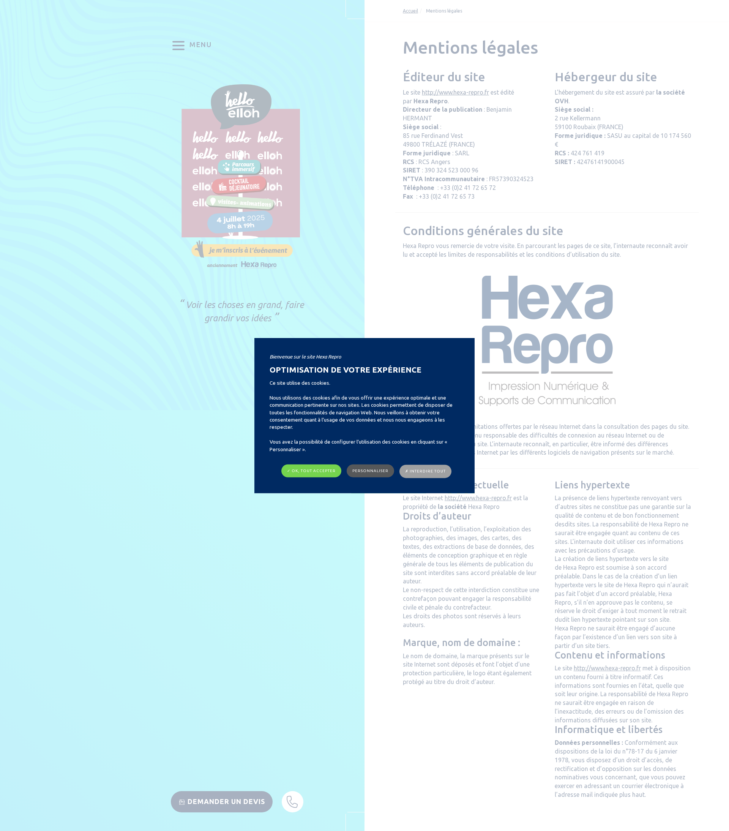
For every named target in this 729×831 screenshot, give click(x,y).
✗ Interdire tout (425, 471)
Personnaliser (370, 471)
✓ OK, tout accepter (311, 471)
